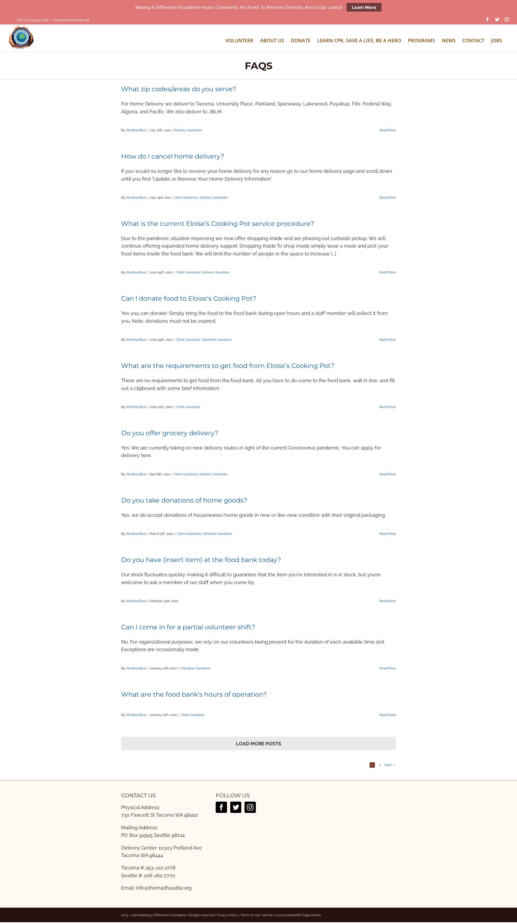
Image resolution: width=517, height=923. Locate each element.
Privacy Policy (227, 915)
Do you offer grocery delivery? (169, 433)
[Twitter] (236, 807)
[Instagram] (250, 807)
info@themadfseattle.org (71, 20)
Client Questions (186, 197)
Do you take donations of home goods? (184, 500)
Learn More (364, 7)
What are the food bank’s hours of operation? (194, 694)
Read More (387, 130)
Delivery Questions (188, 130)
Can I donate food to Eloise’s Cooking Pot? (188, 298)
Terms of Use (250, 915)
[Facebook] (221, 807)
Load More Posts (258, 743)
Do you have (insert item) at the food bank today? (201, 560)
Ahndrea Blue (136, 130)
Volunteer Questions (217, 340)
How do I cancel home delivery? (172, 156)
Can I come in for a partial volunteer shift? (188, 627)
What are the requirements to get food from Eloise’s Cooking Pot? (227, 366)
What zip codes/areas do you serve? (178, 89)
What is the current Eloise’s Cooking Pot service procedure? (217, 223)
